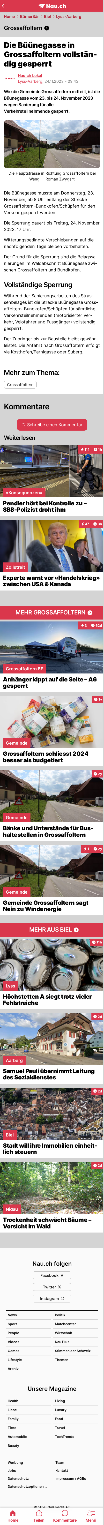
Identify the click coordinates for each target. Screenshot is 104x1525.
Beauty (13, 1445)
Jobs (12, 1470)
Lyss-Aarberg (68, 16)
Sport (12, 1324)
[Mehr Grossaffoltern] (52, 613)
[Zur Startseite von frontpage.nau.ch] (52, 6)
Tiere (12, 1428)
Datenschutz (18, 1478)
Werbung (15, 1462)
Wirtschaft (63, 1333)
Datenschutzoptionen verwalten (29, 1486)
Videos (13, 1342)
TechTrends (64, 1437)
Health (13, 1401)
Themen (61, 1360)
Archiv (13, 1369)
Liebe (12, 1410)
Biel (47, 16)
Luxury (61, 1410)
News (12, 1315)
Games (13, 1351)
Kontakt (61, 1470)
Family (13, 1419)
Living (60, 1401)
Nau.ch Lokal (30, 75)
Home (9, 16)
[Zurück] (3, 6)
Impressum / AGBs (70, 1478)
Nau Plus (62, 1342)
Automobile (17, 1437)
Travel (60, 1428)
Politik (60, 1315)
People (13, 1333)
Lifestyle (15, 1360)
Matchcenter (65, 1324)
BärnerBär (29, 16)
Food (59, 1419)
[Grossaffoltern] (52, 28)
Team (59, 1462)
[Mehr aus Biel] (52, 930)
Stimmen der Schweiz (73, 1351)
